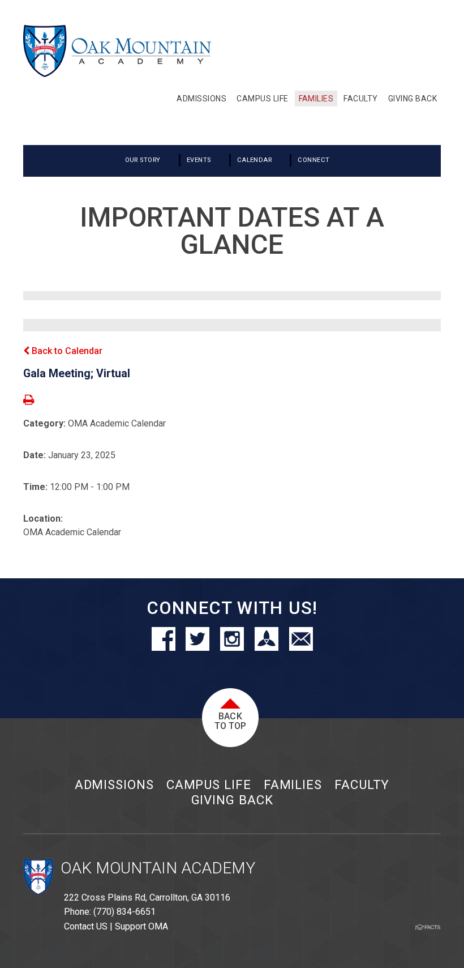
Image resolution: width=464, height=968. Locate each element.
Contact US (86, 926)
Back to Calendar (65, 351)
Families (293, 784)
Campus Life (208, 784)
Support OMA (141, 926)
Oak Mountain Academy (158, 868)
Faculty (361, 784)
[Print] (28, 400)
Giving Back (232, 799)
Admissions (114, 784)
